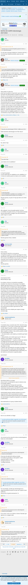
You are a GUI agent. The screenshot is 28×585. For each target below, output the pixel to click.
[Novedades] (23, 4)
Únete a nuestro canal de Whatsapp (10, 16)
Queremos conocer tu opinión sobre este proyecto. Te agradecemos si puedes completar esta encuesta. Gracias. (13, 9)
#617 (26, 447)
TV (18, 1)
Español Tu (4, 576)
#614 (26, 363)
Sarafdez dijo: (4, 529)
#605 (26, 140)
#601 (26, 43)
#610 (26, 226)
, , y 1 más (11, 115)
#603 (26, 89)
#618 (26, 474)
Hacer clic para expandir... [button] (14, 378)
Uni (9, 1)
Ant (8, 544)
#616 (26, 435)
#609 (26, 207)
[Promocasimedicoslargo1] (14, 26)
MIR (14, 1)
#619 (26, 504)
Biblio (23, 1)
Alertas (3, 1)
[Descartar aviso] (25, 8)
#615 (26, 413)
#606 (26, 154)
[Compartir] (24, 44)
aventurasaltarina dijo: (6, 46)
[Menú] (2, 4)
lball (3, 35)
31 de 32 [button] (13, 544)
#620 (26, 526)
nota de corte (14, 35)
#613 (26, 322)
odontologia (20, 35)
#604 (26, 124)
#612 (26, 275)
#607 (26, 170)
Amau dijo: (4, 127)
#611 (26, 249)
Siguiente (19, 544)
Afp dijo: (3, 67)
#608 (26, 187)
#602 (26, 64)
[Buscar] (26, 4)
